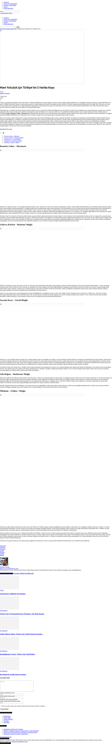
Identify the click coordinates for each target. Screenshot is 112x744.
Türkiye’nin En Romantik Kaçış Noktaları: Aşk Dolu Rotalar (22, 614)
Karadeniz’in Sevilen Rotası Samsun (13, 674)
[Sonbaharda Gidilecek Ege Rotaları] (9, 588)
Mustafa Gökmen (5, 93)
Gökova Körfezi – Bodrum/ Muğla (13, 137)
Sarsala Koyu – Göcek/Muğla (12, 139)
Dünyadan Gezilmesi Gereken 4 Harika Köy (16, 734)
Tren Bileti (6, 722)
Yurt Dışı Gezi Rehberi (10, 5)
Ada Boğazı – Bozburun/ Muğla (13, 141)
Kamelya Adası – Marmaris (11, 136)
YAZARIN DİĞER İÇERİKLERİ (23, 573)
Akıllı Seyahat (10, 29)
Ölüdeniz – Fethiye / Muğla (11, 142)
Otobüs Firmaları (8, 719)
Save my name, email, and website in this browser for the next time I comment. (23, 706)
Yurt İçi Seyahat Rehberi (10, 3)
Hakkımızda (7, 716)
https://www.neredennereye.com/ (9, 568)
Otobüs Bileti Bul (8, 8)
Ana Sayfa (3, 29)
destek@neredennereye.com (20, 741)
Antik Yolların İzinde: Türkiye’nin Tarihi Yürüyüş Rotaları (21, 634)
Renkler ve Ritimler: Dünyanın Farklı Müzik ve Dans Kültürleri (21, 731)
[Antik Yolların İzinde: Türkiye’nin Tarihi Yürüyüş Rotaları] (9, 629)
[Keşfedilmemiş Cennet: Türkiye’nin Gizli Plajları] (9, 649)
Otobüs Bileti (7, 717)
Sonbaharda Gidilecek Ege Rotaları (13, 594)
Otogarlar (6, 721)
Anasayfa (6, 2)
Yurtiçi (2, 590)
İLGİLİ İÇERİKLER (6, 573)
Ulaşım (5, 7)
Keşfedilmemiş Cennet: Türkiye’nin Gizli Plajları (17, 654)
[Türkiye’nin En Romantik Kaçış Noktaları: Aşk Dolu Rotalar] (9, 609)
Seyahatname (3, 610)
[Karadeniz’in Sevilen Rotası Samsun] (9, 669)
